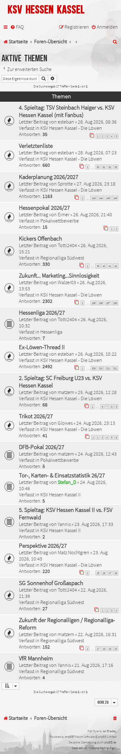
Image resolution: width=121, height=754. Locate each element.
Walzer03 (67, 282)
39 (98, 266)
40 (104, 266)
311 (108, 368)
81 (104, 167)
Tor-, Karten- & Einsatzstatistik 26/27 (62, 475)
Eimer (63, 214)
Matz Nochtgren (73, 552)
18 (104, 648)
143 (94, 198)
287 (108, 303)
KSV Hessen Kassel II (60, 494)
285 (94, 303)
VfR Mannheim (36, 658)
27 (110, 573)
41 (110, 266)
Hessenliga (51, 332)
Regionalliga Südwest (62, 258)
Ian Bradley (109, 731)
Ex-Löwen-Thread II (42, 347)
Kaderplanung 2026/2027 (48, 176)
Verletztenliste (36, 145)
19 (110, 648)
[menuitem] (17, 27)
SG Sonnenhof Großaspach (51, 583)
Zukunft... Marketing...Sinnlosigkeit (59, 275)
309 (94, 368)
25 (98, 573)
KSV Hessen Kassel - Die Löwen (71, 128)
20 (115, 648)
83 (115, 167)
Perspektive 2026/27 (43, 545)
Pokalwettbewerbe (59, 221)
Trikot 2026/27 (36, 416)
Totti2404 (67, 245)
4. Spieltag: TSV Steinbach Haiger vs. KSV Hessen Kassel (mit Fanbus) (66, 111)
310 (101, 368)
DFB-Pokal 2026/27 (41, 447)
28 (115, 573)
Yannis (64, 524)
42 (115, 266)
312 (115, 368)
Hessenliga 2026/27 (42, 312)
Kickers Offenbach (40, 238)
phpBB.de (110, 742)
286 (101, 303)
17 (98, 648)
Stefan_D (67, 482)
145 (108, 198)
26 (104, 573)
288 (115, 303)
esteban (66, 122)
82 (110, 167)
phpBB (69, 737)
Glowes (65, 423)
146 (115, 198)
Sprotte (65, 183)
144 (101, 198)
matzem (66, 392)
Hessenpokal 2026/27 (44, 207)
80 (98, 167)
